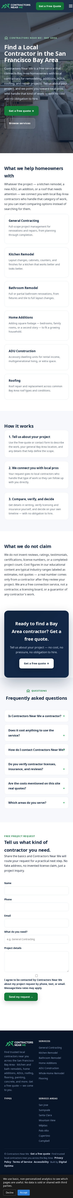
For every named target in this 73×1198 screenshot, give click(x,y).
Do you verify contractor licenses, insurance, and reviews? (32, 766)
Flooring (43, 1078)
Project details (12, 948)
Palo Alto (44, 1130)
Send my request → (21, 996)
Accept (23, 1192)
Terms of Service (22, 1162)
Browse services (19, 123)
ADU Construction (22, 351)
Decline (9, 1192)
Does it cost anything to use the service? (31, 732)
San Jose (43, 1105)
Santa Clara (45, 1115)
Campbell (44, 1140)
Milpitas (43, 1125)
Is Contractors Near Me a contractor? (34, 716)
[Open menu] (70, 6)
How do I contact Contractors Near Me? (36, 750)
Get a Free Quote (50, 6)
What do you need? (15, 931)
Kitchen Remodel (21, 254)
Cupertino (44, 1135)
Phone (8, 899)
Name (7, 883)
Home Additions (21, 317)
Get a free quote (40, 1153)
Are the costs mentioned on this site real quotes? (34, 785)
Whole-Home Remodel (51, 1073)
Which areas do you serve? (27, 803)
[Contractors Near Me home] (16, 6)
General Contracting (24, 221)
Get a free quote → (21, 110)
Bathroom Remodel (23, 288)
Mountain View (47, 1120)
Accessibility (41, 1162)
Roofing (15, 381)
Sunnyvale (44, 1110)
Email (7, 915)
